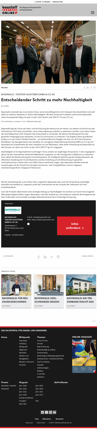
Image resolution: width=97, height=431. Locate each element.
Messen (47, 2)
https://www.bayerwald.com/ (43, 220)
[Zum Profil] (28, 224)
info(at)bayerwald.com (42, 217)
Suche (38, 2)
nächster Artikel (87, 256)
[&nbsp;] (48, 52)
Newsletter (58, 2)
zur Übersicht (8, 256)
